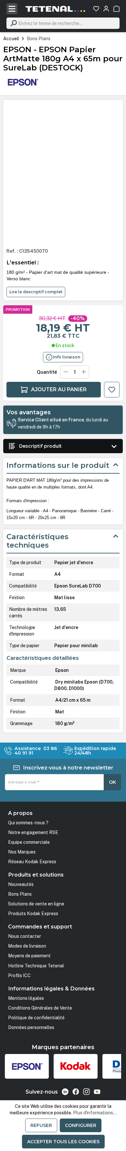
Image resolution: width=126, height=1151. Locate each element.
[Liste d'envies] (96, 9)
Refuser (41, 1125)
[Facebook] (75, 1091)
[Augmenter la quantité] (84, 372)
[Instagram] (86, 1091)
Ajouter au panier (59, 389)
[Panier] (116, 9)
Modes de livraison (27, 946)
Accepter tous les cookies (63, 1142)
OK (112, 782)
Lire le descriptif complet (35, 291)
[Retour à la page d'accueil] (55, 9)
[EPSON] (22, 81)
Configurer (80, 1125)
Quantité (47, 372)
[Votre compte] (106, 9)
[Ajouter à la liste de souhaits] (112, 389)
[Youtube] (97, 1091)
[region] (62, 173)
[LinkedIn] (65, 1091)
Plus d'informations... (95, 1112)
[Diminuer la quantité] (65, 372)
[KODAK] (76, 1066)
